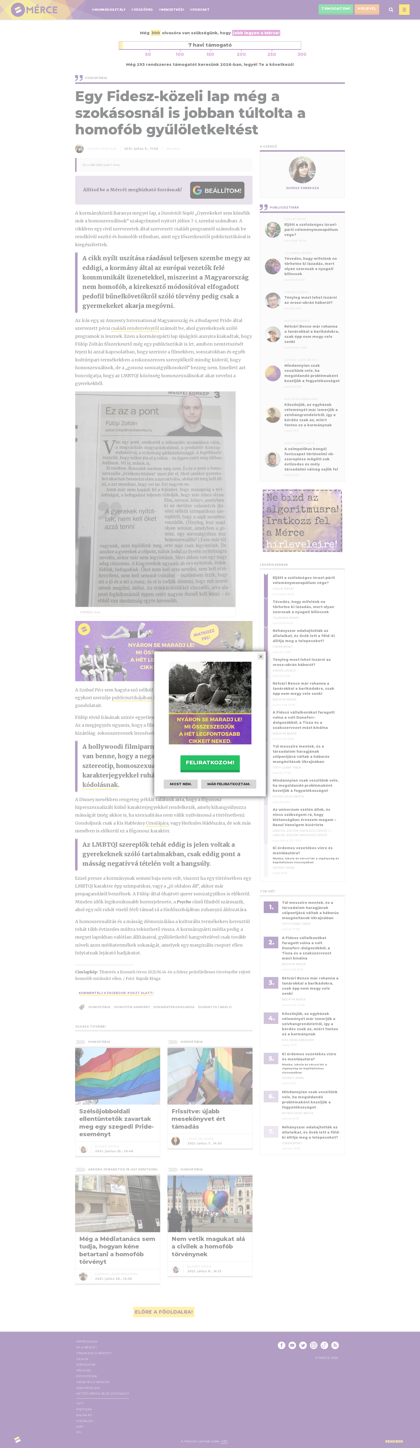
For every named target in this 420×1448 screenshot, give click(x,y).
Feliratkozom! (210, 762)
